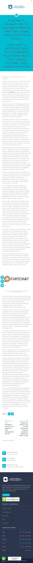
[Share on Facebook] (9, 414)
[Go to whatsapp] (4, 558)
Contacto (5, 523)
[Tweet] (12, 414)
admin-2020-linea (16, 77)
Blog (3, 519)
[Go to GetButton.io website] (3, 561)
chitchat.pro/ (12, 92)
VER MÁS (6, 495)
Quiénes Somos (6, 508)
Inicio (16, 42)
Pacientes (5, 515)
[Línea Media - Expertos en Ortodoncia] (16, 7)
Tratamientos (6, 512)
